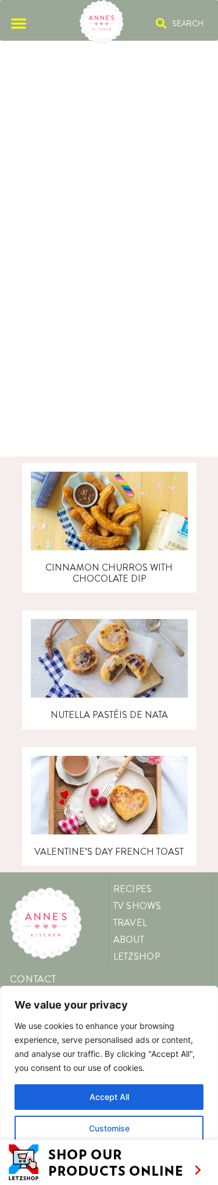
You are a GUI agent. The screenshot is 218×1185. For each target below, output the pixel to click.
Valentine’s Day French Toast (109, 851)
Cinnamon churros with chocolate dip (109, 573)
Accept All (109, 1097)
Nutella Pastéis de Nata (109, 714)
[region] (109, 1085)
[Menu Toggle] (18, 23)
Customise (109, 1128)
